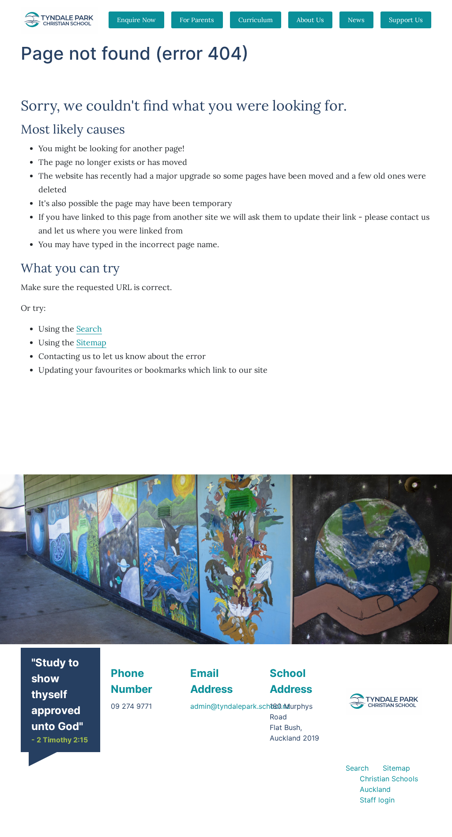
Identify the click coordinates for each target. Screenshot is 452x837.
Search (89, 329)
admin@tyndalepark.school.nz (240, 706)
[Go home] (384, 701)
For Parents (197, 20)
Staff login (377, 799)
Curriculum (255, 20)
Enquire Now (136, 20)
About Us (310, 20)
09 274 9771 (131, 706)
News (356, 20)
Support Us (406, 20)
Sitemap (91, 342)
